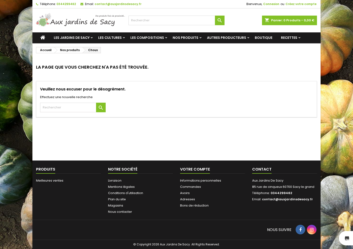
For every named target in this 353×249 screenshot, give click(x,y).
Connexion (271, 4)
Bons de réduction (194, 205)
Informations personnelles (200, 180)
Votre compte (195, 169)
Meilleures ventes (49, 180)
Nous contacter (120, 211)
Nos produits (185, 37)
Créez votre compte (301, 4)
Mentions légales (121, 186)
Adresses (187, 199)
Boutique (263, 37)
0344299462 (66, 4)
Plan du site (117, 199)
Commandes (190, 186)
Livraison (115, 180)
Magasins (115, 205)
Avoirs (185, 193)
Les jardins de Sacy (72, 37)
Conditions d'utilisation (125, 193)
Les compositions (147, 37)
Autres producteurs (226, 37)
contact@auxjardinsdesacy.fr (118, 4)
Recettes (289, 37)
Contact (262, 169)
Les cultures (110, 37)
